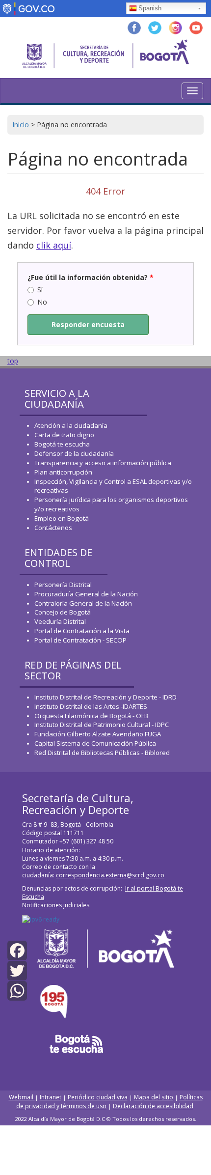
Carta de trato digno (64, 434)
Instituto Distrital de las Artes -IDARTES (91, 706)
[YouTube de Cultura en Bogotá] (196, 26)
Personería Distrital (63, 584)
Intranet (50, 1097)
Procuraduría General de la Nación (86, 593)
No (42, 302)
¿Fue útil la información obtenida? (90, 277)
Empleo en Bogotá (61, 518)
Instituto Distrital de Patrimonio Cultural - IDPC (101, 724)
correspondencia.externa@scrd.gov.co (110, 875)
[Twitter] (17, 970)
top (12, 360)
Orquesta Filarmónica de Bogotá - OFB (91, 715)
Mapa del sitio (153, 1097)
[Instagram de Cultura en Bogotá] (175, 26)
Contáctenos (53, 527)
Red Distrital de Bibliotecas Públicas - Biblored (102, 752)
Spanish (149, 8)
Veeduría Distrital (60, 621)
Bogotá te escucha (62, 444)
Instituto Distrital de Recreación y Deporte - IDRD (105, 697)
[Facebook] (17, 949)
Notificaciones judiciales (55, 905)
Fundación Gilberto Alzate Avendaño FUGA (97, 733)
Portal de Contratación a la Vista (82, 630)
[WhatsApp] (17, 990)
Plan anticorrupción (63, 472)
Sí (40, 289)
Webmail (22, 1097)
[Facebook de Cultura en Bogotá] (134, 26)
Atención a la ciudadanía (70, 425)
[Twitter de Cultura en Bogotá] (154, 26)
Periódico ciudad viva (98, 1097)
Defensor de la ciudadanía (74, 453)
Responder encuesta (88, 324)
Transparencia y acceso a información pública (102, 462)
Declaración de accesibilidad (153, 1106)
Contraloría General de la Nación (83, 603)
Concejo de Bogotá (62, 612)
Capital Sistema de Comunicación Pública (95, 743)
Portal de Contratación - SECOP (80, 640)
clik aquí (53, 245)
